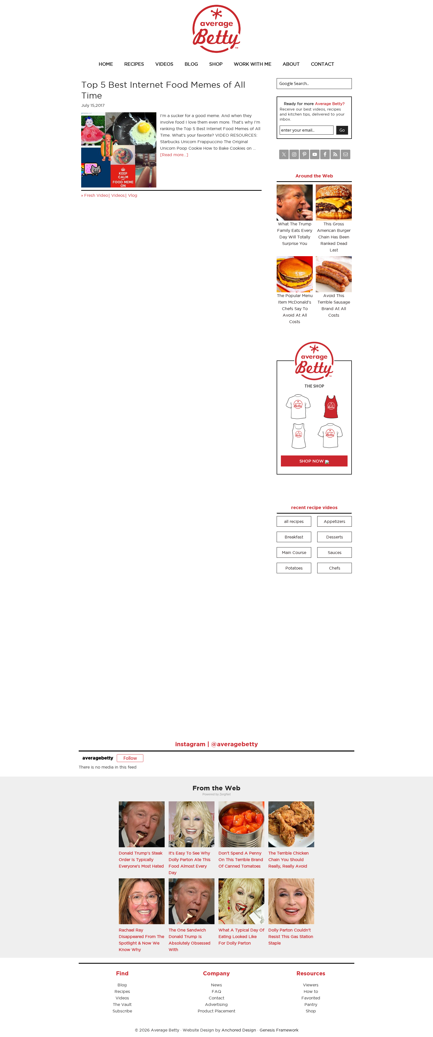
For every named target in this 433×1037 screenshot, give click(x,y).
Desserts (334, 537)
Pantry (310, 1004)
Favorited (310, 998)
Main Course (294, 552)
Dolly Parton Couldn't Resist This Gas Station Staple (290, 936)
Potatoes (294, 568)
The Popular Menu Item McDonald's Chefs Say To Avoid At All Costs (295, 308)
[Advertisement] (314, 653)
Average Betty (216, 29)
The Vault (122, 1004)
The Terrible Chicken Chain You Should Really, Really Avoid (288, 859)
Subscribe (122, 1011)
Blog (122, 985)
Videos (118, 195)
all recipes (294, 521)
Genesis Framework (279, 1030)
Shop (311, 1011)
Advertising (216, 1004)
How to (311, 991)
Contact (216, 998)
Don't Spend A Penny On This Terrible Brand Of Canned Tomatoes (241, 859)
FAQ (216, 991)
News (216, 985)
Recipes (122, 991)
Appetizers (334, 521)
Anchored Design (239, 1030)
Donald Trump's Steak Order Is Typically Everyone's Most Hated (141, 859)
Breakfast (294, 537)
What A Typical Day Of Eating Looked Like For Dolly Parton (241, 936)
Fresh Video (96, 195)
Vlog (132, 195)
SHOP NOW (312, 461)
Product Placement (216, 1011)
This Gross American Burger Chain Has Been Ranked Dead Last (334, 237)
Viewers (310, 985)
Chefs (334, 568)
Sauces (335, 552)
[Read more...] (174, 154)
